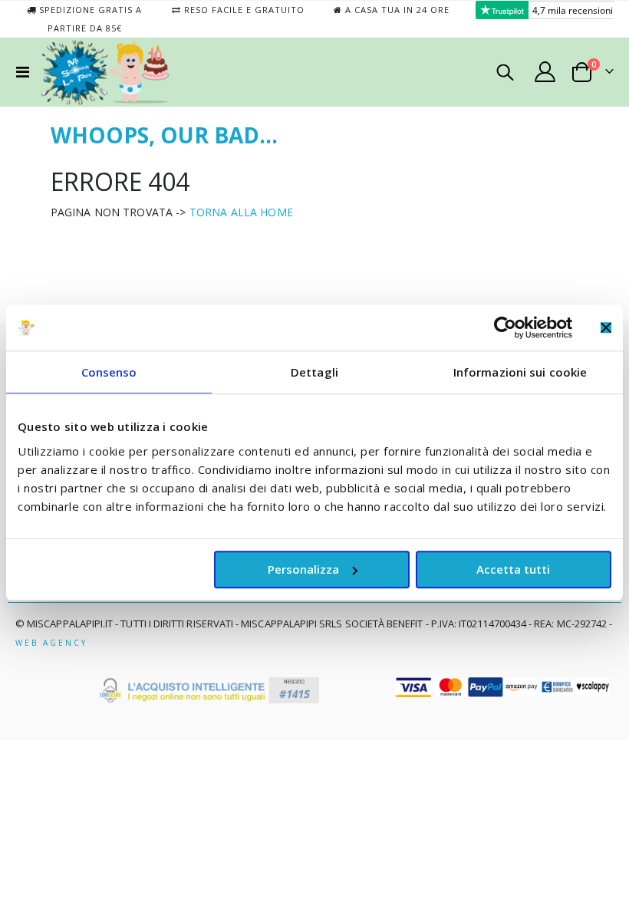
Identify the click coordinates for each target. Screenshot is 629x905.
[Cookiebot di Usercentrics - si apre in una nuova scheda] (505, 327)
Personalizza (303, 569)
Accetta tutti (513, 569)
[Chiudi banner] (606, 327)
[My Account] (545, 71)
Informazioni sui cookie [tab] (520, 372)
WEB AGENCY (51, 642)
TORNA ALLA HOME (241, 212)
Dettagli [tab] (314, 372)
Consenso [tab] (109, 372)
